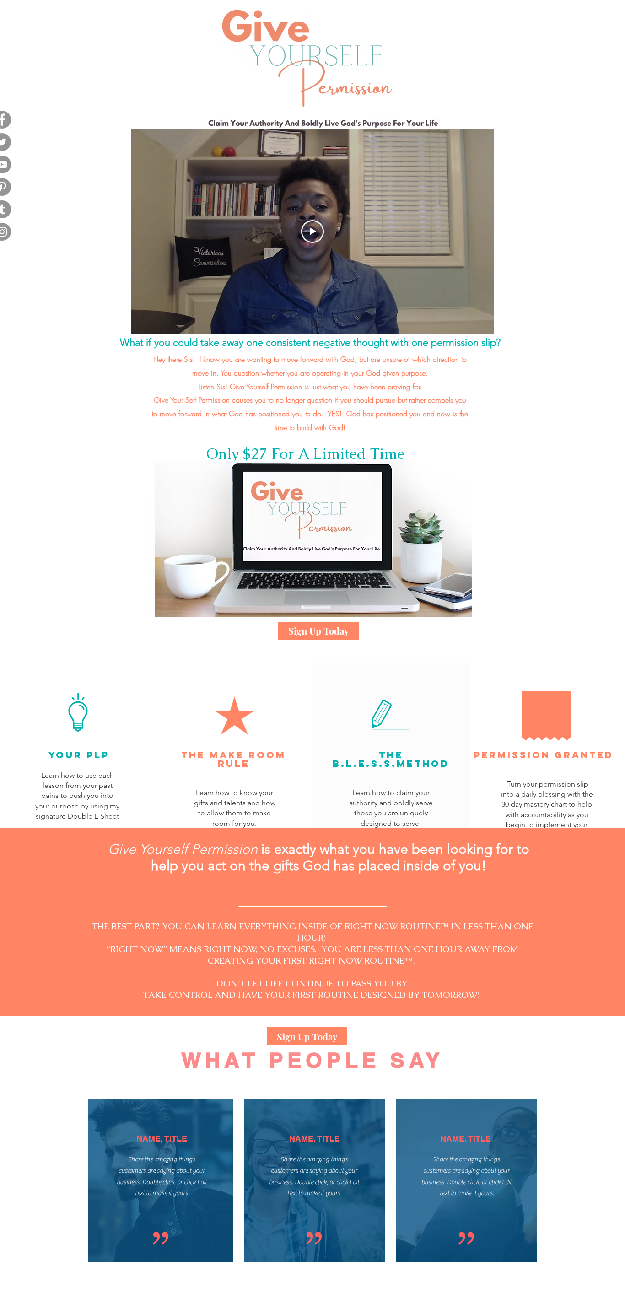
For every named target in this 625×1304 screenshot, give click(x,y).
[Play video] (312, 231)
